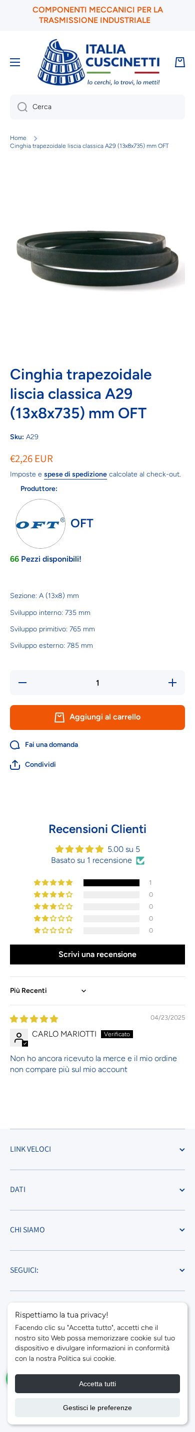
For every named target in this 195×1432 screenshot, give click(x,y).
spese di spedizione (75, 474)
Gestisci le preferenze (97, 1408)
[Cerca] (19, 107)
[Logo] (98, 62)
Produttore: (39, 488)
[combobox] (97, 107)
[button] (33, 765)
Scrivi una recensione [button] (97, 954)
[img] (34, 1019)
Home (18, 137)
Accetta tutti (97, 1384)
